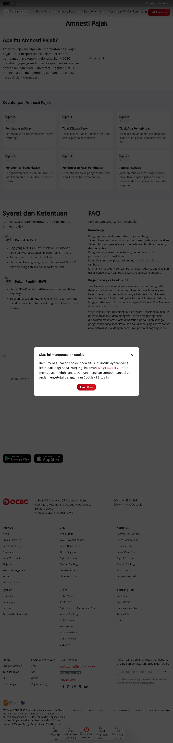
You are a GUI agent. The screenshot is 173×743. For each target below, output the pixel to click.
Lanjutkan (86, 387)
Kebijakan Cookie (108, 368)
